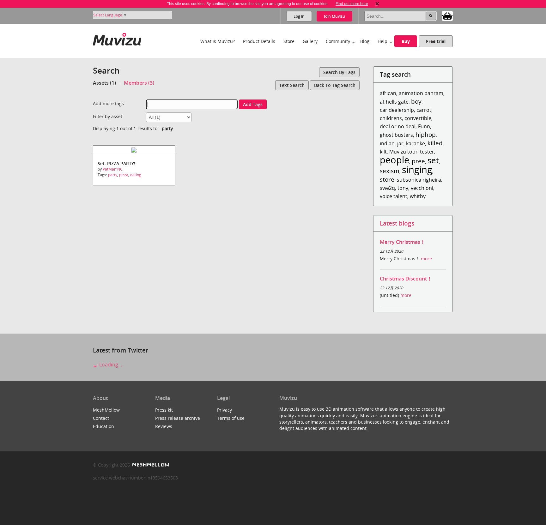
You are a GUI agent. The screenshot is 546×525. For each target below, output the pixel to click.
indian (387, 143)
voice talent (393, 196)
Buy (406, 41)
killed (435, 143)
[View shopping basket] (447, 15)
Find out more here (352, 4)
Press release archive (177, 418)
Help (382, 41)
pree (418, 161)
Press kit (164, 410)
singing (417, 169)
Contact (101, 418)
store (387, 179)
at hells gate (394, 101)
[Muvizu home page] (117, 38)
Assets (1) (104, 82)
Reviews (163, 426)
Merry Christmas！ (402, 241)
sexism (389, 170)
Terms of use (231, 418)
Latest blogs (397, 223)
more (426, 259)
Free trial (436, 41)
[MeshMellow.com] (150, 465)
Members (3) (139, 82)
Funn (424, 126)
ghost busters (396, 134)
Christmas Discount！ (406, 278)
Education (103, 426)
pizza (123, 175)
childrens (391, 118)
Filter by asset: (108, 116)
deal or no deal (398, 126)
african (388, 93)
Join (334, 16)
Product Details (259, 41)
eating (135, 175)
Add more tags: (109, 103)
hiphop (426, 134)
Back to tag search (334, 85)
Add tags (253, 104)
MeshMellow (106, 410)
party (112, 175)
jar (400, 143)
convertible (417, 118)
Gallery (310, 41)
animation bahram (421, 93)
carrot (423, 109)
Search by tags (339, 72)
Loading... (110, 364)
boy (416, 101)
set (433, 160)
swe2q (387, 187)
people (394, 160)
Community (338, 41)
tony (402, 187)
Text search (292, 85)
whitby (418, 196)
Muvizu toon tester (411, 151)
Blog (364, 41)
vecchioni (422, 187)
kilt (383, 151)
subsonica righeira (419, 179)
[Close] (377, 4)
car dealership (397, 109)
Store (288, 41)
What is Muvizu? (217, 41)
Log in (299, 16)
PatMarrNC (113, 169)
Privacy (224, 410)
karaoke (415, 143)
